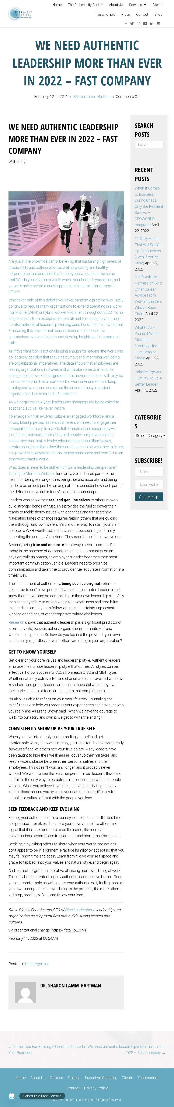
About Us (37, 1077)
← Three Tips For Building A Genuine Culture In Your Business (46, 1049)
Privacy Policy (96, 1088)
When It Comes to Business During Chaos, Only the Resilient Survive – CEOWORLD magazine (149, 206)
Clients (127, 1077)
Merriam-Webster (40, 473)
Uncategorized (37, 964)
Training (73, 1077)
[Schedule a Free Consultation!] (12, 1096)
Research (16, 622)
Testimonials (148, 1077)
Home (21, 1077)
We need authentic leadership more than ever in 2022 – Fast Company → (126, 1049)
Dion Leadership (78, 910)
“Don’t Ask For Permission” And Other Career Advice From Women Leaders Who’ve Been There (148, 295)
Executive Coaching (101, 1077)
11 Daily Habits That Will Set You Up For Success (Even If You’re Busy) (149, 250)
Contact (73, 1088)
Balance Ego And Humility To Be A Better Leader (148, 378)
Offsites (56, 1077)
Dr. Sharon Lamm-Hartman (89, 96)
